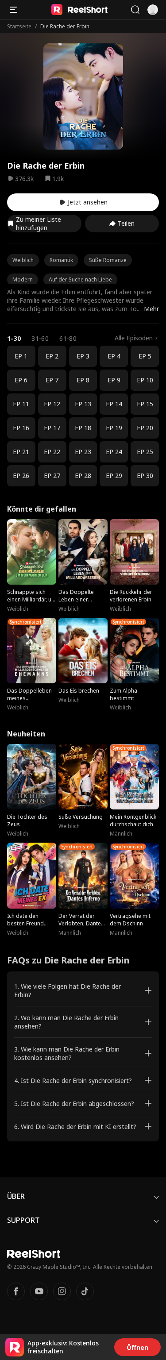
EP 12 (52, 404)
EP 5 (145, 356)
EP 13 (83, 404)
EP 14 (114, 404)
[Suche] (135, 9)
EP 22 (52, 451)
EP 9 (114, 380)
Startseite (19, 26)
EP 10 (145, 380)
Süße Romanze (108, 260)
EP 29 (114, 475)
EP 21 (21, 451)
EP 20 (145, 428)
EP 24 (114, 451)
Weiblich (23, 260)
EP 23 (83, 451)
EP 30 (145, 475)
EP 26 (21, 475)
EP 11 (21, 404)
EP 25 (145, 451)
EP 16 (21, 428)
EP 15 (145, 404)
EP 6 (21, 380)
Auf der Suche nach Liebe (80, 279)
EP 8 (83, 380)
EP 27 (52, 475)
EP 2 (52, 356)
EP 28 (83, 475)
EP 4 (114, 356)
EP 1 (21, 356)
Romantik (61, 260)
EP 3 (83, 356)
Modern (22, 279)
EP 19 (114, 428)
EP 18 (83, 428)
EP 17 (52, 428)
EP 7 (52, 380)
